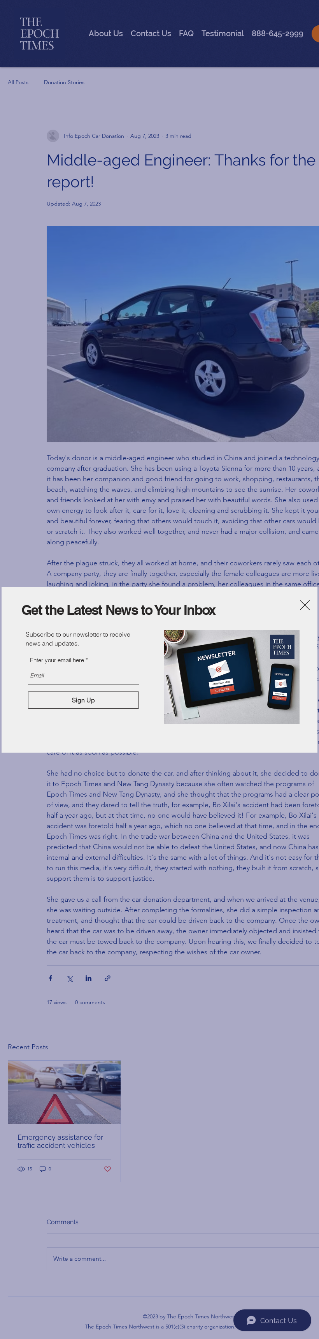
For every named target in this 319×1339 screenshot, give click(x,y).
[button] (305, 605)
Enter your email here (57, 660)
